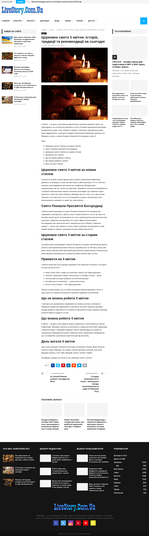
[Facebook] (55, 523)
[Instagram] (70, 523)
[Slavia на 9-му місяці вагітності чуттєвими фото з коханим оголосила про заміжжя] (82, 458)
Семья (68, 21)
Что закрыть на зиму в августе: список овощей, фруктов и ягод (24, 55)
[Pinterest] (78, 523)
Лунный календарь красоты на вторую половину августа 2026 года (56, 2)
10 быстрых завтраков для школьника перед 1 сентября (25, 99)
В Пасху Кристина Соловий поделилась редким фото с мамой (60, 471)
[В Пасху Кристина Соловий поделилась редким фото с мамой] (45, 471)
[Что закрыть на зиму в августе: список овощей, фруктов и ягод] (7, 56)
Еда (117, 466)
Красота (31, 21)
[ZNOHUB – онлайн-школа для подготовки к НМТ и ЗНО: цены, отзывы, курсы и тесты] (129, 48)
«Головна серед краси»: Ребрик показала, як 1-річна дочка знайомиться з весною (62, 459)
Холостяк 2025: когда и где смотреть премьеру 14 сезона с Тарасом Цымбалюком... (138, 97)
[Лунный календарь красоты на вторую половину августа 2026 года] (7, 69)
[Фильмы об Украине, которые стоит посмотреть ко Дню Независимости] (7, 86)
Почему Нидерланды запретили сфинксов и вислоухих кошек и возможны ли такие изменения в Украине (96, 424)
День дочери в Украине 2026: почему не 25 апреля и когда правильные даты (98, 487)
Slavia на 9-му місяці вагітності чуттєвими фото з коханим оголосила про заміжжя (98, 459)
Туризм (79, 21)
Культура (17, 21)
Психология (118, 493)
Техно (116, 486)
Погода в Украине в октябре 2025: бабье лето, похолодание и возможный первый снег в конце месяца (50, 424)
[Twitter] (63, 523)
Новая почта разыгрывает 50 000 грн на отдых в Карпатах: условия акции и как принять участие (62, 484)
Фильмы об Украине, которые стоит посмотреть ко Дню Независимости (25, 85)
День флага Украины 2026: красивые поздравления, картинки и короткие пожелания (25, 40)
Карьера (117, 483)
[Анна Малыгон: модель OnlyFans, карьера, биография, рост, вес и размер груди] (138, 110)
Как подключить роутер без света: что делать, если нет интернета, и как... (120, 96)
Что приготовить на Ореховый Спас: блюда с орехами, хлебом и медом (24, 458)
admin (45, 45)
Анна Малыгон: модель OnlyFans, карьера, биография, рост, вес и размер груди (138, 122)
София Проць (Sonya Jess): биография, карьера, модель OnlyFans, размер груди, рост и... (120, 122)
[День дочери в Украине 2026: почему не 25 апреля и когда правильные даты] (82, 486)
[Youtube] (85, 523)
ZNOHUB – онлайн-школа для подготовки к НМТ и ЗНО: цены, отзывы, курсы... (128, 64)
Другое (91, 21)
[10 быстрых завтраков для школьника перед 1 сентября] (7, 100)
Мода (56, 21)
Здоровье (44, 21)
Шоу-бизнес (118, 469)
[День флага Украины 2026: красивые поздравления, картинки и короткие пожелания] (7, 40)
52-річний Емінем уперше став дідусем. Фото (60, 379)
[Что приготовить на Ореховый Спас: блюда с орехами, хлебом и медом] (8, 458)
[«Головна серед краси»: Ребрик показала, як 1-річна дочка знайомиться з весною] (45, 458)
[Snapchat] (93, 523)
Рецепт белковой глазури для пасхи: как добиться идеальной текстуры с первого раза (74, 424)
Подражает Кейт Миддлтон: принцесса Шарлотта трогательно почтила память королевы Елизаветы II (98, 473)
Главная (6, 21)
